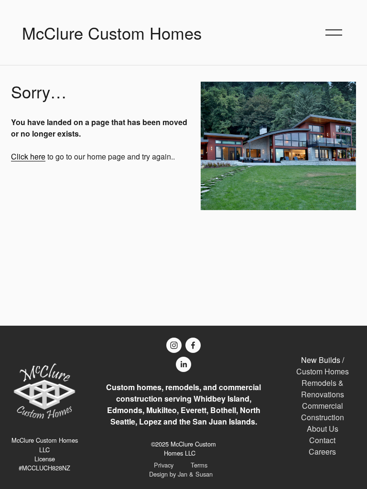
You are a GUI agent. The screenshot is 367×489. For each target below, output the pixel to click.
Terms (199, 464)
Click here (28, 156)
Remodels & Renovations (322, 388)
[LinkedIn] (183, 364)
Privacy (163, 464)
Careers (322, 451)
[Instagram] (174, 345)
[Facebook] (193, 345)
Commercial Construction (322, 411)
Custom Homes (322, 371)
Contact (322, 440)
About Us (322, 428)
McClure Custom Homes (112, 32)
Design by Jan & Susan (181, 473)
